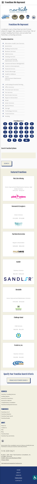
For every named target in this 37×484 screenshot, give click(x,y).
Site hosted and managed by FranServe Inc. (11, 463)
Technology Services (11, 111)
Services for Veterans (6, 400)
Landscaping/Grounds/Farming (14, 84)
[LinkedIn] (34, 17)
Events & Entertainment (12, 66)
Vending (7, 116)
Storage (7, 108)
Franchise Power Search (18, 380)
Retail (6, 100)
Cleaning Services (10, 56)
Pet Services (8, 92)
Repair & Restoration (11, 98)
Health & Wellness (10, 74)
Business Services (10, 51)
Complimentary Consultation (8, 402)
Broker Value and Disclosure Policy (11, 458)
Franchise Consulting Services (8, 394)
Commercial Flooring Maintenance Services (11, 60)
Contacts (18, 480)
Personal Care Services (12, 90)
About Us (3, 425)
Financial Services (10, 69)
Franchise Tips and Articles (7, 436)
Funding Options (5, 396)
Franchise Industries (6, 414)
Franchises (18, 478)
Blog (2, 432)
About (18, 472)
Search (6, 163)
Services (18, 475)
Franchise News (5, 434)
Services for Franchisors (7, 398)
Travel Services (9, 113)
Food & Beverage (10, 71)
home (18, 470)
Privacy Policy (5, 460)
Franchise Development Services (9, 404)
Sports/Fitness (9, 105)
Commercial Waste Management (14, 63)
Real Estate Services (11, 95)
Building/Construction (11, 49)
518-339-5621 (8, 451)
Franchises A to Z (5, 412)
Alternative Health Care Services (14, 43)
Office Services (9, 87)
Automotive (8, 46)
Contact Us (4, 427)
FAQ (2, 429)
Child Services (9, 54)
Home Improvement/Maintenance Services (13, 78)
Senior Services (9, 103)
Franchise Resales (5, 418)
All (26, 140)
